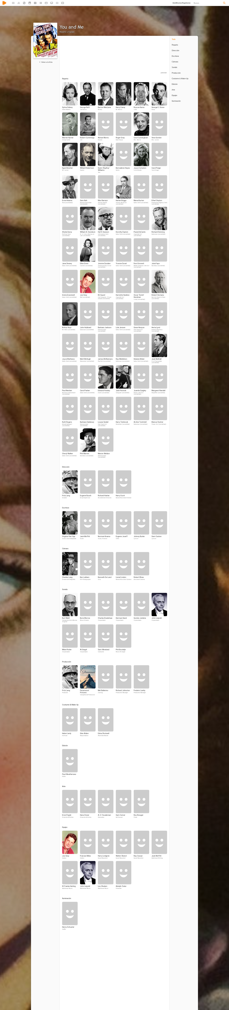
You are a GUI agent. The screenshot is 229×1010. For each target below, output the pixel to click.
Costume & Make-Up (180, 78)
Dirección (175, 50)
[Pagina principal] (4, 4)
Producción (176, 73)
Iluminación (176, 101)
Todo (173, 39)
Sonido (174, 67)
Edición (174, 84)
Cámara (175, 62)
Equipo (174, 95)
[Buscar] (224, 3)
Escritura (175, 56)
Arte (173, 90)
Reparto (175, 45)
